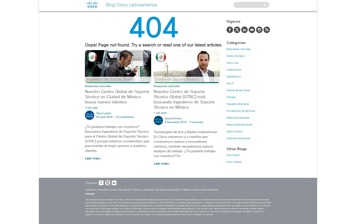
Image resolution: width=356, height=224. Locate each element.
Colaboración (234, 70)
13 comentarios (124, 117)
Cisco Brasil (233, 155)
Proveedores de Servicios (241, 111)
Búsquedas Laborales (98, 86)
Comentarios (102, 190)
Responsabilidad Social (239, 125)
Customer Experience (238, 138)
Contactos (90, 190)
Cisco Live (232, 63)
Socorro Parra (173, 118)
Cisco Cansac (234, 162)
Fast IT (230, 83)
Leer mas (92, 158)
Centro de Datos (236, 56)
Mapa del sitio (124, 190)
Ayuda (113, 190)
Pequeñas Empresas (238, 104)
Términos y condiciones (143, 190)
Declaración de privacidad (168, 190)
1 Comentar (196, 122)
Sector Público (235, 131)
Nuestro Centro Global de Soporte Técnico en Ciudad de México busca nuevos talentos (117, 97)
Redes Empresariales (238, 118)
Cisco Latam (103, 113)
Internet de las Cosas (238, 90)
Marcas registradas (210, 190)
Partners (231, 97)
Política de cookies (190, 190)
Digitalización (234, 77)
